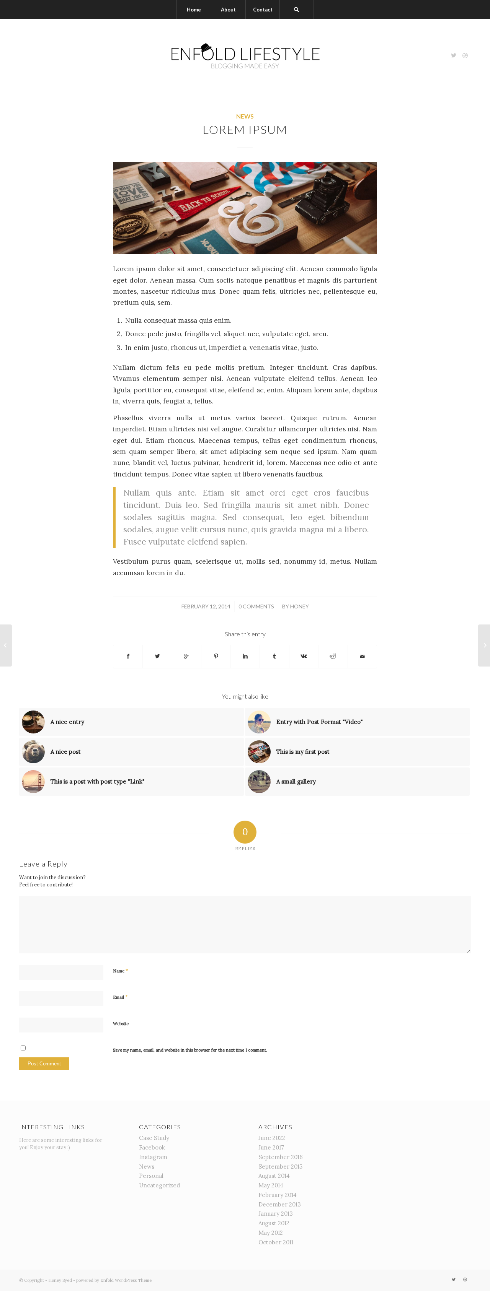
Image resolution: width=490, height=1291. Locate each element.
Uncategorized (159, 1185)
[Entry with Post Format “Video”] (6, 645)
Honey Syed (60, 1280)
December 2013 (279, 1204)
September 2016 (280, 1157)
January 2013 (275, 1213)
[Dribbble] (465, 55)
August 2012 (273, 1223)
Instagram (153, 1157)
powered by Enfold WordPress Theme (114, 1280)
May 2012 (270, 1232)
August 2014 (274, 1175)
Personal (151, 1175)
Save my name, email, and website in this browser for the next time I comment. (190, 1050)
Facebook (152, 1147)
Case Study (154, 1137)
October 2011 (275, 1242)
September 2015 (280, 1166)
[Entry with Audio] (484, 645)
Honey (299, 606)
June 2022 (271, 1137)
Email (120, 997)
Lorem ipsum (245, 129)
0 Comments (256, 606)
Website (121, 1023)
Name (120, 970)
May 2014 (270, 1185)
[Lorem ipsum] (245, 208)
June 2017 (271, 1147)
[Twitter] (453, 55)
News (245, 116)
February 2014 (277, 1194)
